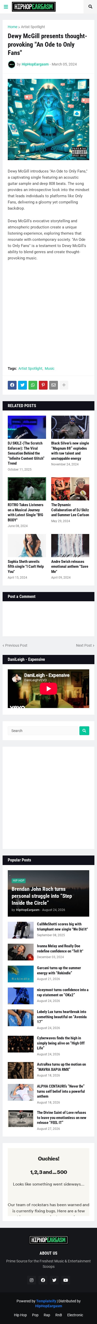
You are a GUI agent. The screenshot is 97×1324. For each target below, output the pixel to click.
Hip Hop (20, 1315)
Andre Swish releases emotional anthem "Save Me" (69, 566)
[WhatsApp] (32, 385)
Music (49, 368)
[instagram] (31, 1280)
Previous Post (16, 645)
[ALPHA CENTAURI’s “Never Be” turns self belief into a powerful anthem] (21, 1092)
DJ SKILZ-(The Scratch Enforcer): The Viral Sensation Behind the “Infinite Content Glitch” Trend (26, 453)
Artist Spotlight (33, 27)
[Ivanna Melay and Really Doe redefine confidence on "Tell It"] (21, 952)
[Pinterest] (43, 385)
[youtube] (65, 1280)
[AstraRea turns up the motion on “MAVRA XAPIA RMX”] (21, 1070)
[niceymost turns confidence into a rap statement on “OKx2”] (21, 996)
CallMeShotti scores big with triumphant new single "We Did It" (62, 927)
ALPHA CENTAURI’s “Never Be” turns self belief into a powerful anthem (61, 1091)
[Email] (53, 385)
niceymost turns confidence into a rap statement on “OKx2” (62, 992)
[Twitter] (22, 385)
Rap (47, 1315)
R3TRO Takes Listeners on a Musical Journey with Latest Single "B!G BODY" (25, 512)
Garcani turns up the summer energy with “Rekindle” (59, 970)
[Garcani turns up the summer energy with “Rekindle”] (21, 974)
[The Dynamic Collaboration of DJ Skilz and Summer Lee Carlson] (70, 488)
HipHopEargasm (48, 1306)
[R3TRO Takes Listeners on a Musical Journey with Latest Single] (27, 488)
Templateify (46, 1301)
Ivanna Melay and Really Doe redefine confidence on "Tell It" (60, 948)
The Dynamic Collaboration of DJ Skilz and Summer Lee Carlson (70, 510)
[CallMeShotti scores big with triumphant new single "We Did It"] (21, 930)
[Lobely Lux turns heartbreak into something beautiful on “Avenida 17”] (21, 1017)
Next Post (84, 645)
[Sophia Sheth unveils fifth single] (27, 545)
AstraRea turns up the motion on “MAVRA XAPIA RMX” (61, 1067)
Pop (35, 1315)
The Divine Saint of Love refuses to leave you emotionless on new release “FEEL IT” (61, 1117)
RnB (58, 1315)
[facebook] (43, 1280)
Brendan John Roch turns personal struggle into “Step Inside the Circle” (42, 896)
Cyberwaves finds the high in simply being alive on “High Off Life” (61, 1043)
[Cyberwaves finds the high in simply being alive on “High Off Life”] (21, 1044)
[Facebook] (12, 385)
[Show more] (63, 385)
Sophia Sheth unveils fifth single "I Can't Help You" (26, 566)
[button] (6, 6)
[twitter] (54, 1280)
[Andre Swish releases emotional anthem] (70, 545)
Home (12, 27)
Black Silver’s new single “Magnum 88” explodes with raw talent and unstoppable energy (70, 451)
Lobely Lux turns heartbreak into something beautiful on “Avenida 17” (62, 1016)
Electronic (75, 1315)
